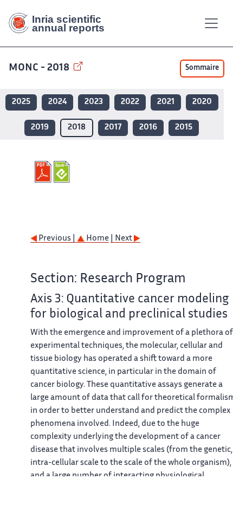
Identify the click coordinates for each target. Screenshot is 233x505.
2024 (57, 102)
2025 (21, 102)
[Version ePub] (63, 172)
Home (97, 238)
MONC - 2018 (40, 68)
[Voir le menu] (211, 23)
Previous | (57, 238)
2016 (148, 127)
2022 (130, 102)
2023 (94, 102)
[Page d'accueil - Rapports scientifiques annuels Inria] (61, 23)
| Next (122, 238)
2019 (40, 127)
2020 (202, 102)
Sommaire (202, 68)
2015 (183, 127)
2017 (113, 127)
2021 (165, 102)
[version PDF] (44, 172)
